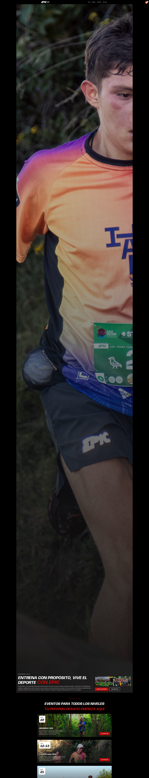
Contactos (99, 2)
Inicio (89, 2)
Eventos (93, 2)
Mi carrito (105, 2)
